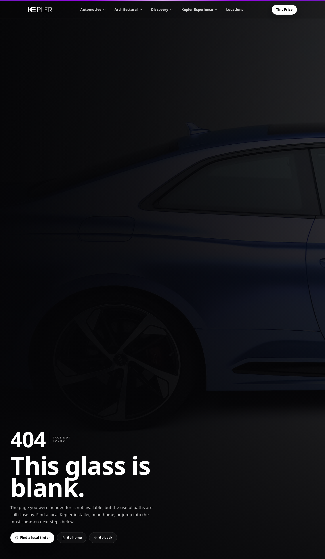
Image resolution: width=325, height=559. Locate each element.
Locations (234, 9)
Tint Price (284, 9)
